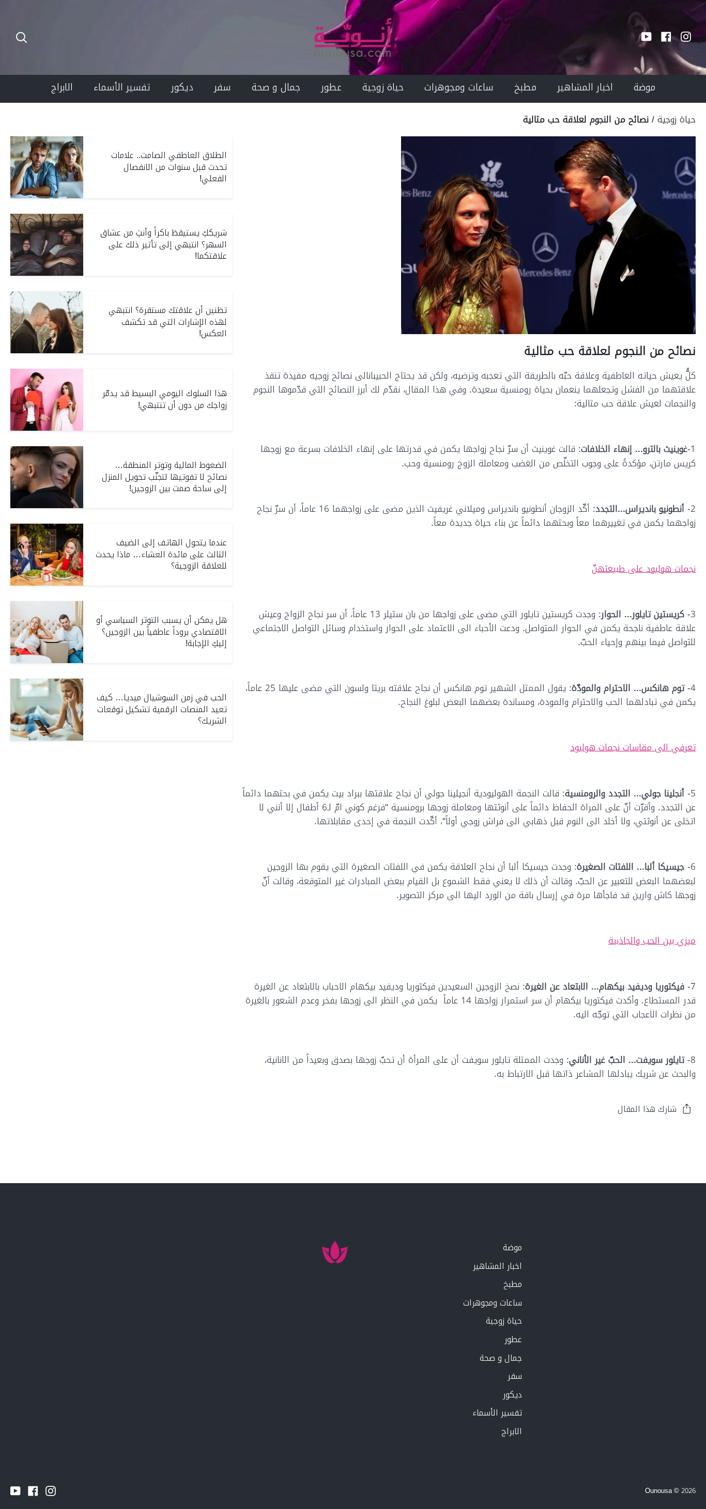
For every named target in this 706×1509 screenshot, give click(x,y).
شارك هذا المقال (647, 1109)
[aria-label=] (21, 37)
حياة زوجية (676, 119)
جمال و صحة (501, 1358)
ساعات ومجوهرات (492, 1303)
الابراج (511, 1431)
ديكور (512, 1395)
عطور (513, 1339)
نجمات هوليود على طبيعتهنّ (644, 568)
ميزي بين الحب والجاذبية (652, 940)
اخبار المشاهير (497, 1266)
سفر (515, 1376)
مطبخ (512, 1284)
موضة (512, 1247)
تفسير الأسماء (497, 1413)
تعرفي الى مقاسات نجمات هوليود (633, 747)
